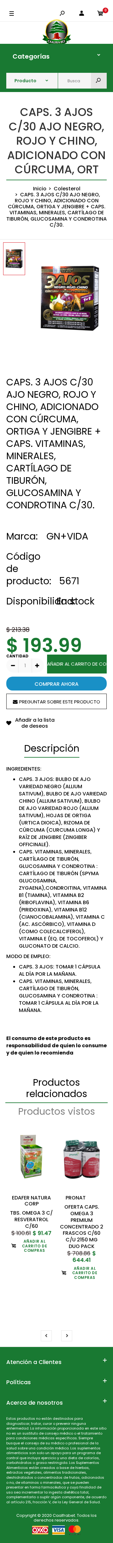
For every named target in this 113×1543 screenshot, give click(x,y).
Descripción (51, 748)
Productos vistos (56, 1111)
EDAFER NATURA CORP (31, 1200)
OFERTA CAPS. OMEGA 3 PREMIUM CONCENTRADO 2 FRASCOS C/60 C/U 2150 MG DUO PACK (81, 1226)
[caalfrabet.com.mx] (56, 33)
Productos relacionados (56, 1088)
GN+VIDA (67, 536)
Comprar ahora (56, 684)
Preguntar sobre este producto (59, 701)
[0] (100, 14)
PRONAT (76, 1197)
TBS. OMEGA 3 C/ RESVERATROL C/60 (31, 1219)
